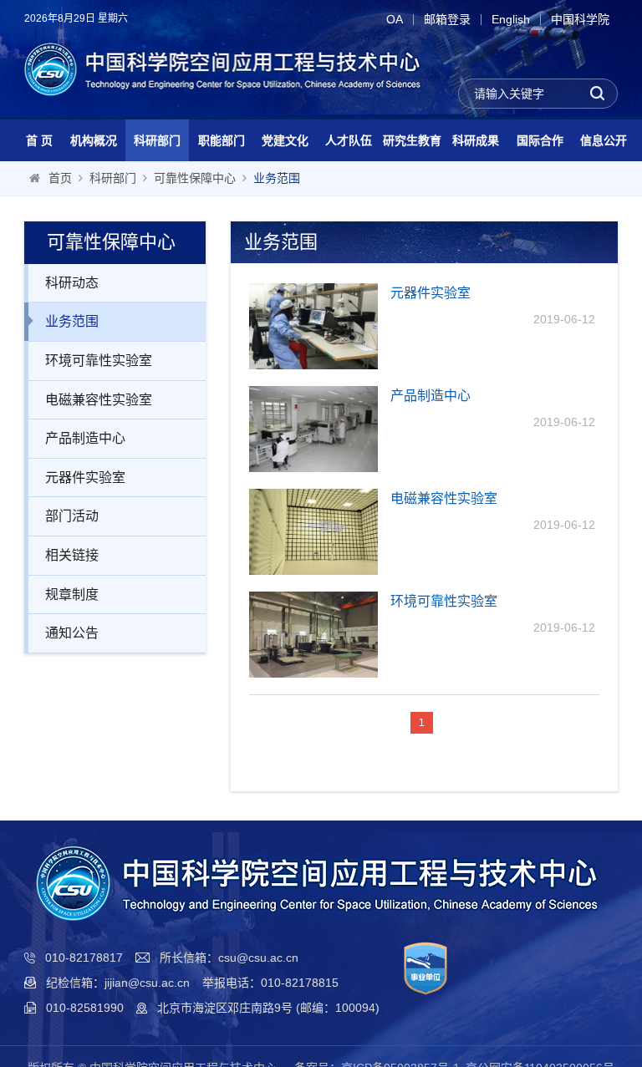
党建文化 (285, 140)
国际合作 (540, 140)
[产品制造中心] (313, 429)
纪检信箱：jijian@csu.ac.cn (118, 982)
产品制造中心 (85, 438)
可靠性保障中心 (195, 178)
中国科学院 (580, 19)
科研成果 (475, 140)
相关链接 (72, 555)
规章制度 (72, 594)
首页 (60, 178)
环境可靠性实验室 (98, 360)
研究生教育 (412, 140)
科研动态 (72, 283)
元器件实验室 (85, 477)
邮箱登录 (447, 19)
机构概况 (93, 140)
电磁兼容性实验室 (98, 400)
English (511, 19)
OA (394, 19)
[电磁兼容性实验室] (313, 532)
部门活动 (72, 516)
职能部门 (221, 140)
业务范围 (276, 178)
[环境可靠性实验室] (313, 635)
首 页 (39, 140)
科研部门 (157, 140)
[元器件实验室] (313, 326)
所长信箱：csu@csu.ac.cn (229, 957)
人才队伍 (348, 140)
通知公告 (72, 633)
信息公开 (603, 140)
